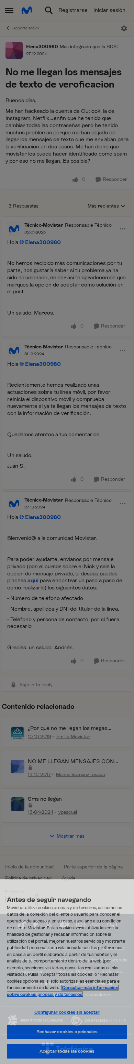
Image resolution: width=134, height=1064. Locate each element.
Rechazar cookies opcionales (67, 1031)
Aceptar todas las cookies (67, 1051)
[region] (67, 971)
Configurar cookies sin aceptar (67, 1012)
